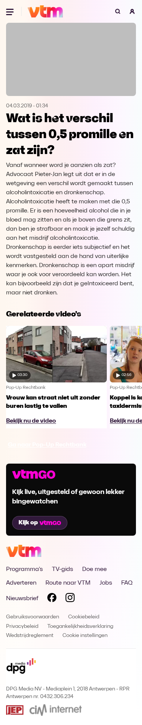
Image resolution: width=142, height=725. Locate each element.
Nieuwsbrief (22, 599)
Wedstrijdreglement (29, 636)
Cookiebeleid (83, 617)
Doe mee (94, 569)
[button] (132, 11)
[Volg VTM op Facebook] (51, 599)
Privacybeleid (22, 626)
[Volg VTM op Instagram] (70, 599)
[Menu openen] (10, 11)
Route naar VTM (68, 583)
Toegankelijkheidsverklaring (80, 626)
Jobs (106, 583)
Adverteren (21, 583)
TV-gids (62, 569)
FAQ (127, 583)
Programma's (24, 569)
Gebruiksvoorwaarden (32, 617)
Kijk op (28, 523)
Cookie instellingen (85, 636)
